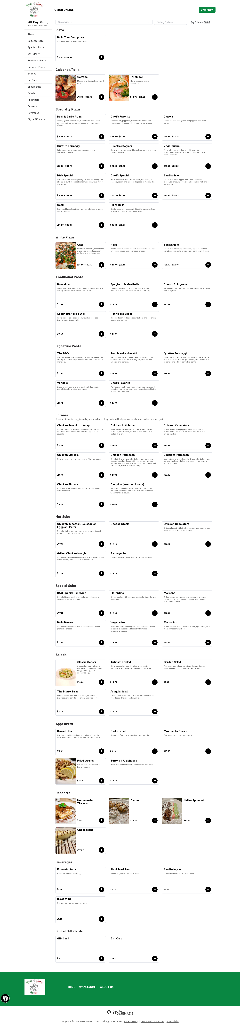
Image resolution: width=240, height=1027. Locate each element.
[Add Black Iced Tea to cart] (155, 889)
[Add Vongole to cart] (101, 403)
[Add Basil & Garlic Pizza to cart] (101, 136)
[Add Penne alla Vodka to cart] (155, 334)
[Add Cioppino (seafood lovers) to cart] (155, 504)
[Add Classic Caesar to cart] (101, 682)
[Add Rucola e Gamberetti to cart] (155, 373)
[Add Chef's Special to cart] (155, 195)
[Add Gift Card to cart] (101, 958)
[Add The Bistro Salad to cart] (101, 711)
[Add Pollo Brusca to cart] (101, 642)
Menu (71, 987)
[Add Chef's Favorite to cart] (155, 136)
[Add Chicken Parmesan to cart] (155, 475)
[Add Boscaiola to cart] (101, 304)
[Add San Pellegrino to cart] (208, 889)
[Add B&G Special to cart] (101, 195)
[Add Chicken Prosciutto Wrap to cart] (101, 445)
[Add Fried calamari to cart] (101, 780)
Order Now (207, 9)
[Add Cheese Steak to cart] (155, 544)
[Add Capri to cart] (101, 225)
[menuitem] (38, 34)
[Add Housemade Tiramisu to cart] (101, 820)
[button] (5, 998)
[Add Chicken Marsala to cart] (101, 475)
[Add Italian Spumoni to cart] (208, 820)
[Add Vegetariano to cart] (208, 166)
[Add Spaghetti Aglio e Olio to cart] (101, 334)
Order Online (63, 10)
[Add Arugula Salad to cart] (155, 711)
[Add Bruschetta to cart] (101, 751)
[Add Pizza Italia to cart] (155, 225)
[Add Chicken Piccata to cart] (101, 504)
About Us (106, 987)
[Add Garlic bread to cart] (155, 751)
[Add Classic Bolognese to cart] (208, 304)
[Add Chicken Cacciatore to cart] (208, 445)
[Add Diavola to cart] (208, 136)
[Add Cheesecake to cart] (101, 850)
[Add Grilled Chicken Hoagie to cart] (101, 573)
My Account (88, 987)
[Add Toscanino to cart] (208, 642)
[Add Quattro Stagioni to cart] (155, 166)
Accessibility (173, 1021)
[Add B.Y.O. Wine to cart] (101, 919)
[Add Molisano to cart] (208, 613)
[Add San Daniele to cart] (208, 195)
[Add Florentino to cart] (155, 613)
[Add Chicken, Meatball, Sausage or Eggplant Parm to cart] (101, 544)
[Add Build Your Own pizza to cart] (101, 57)
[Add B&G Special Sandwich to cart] (101, 613)
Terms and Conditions (152, 1021)
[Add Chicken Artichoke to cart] (155, 445)
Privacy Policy (131, 1021)
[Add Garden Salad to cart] (208, 682)
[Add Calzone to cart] (101, 97)
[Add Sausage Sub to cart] (155, 573)
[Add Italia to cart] (155, 265)
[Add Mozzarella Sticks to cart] (208, 751)
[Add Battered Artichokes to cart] (155, 780)
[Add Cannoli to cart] (155, 820)
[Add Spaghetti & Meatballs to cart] (155, 304)
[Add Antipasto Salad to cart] (155, 682)
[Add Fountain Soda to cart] (101, 889)
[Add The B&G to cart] (101, 373)
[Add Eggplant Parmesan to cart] (208, 475)
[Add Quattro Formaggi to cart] (101, 166)
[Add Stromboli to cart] (155, 97)
